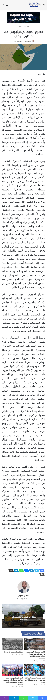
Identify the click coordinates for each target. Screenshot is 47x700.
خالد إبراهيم (28, 41)
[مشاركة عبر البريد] (10, 570)
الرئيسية (25, 26)
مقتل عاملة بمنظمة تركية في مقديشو (16, 618)
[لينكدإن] (31, 570)
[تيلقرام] (15, 570)
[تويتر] (36, 570)
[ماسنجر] (26, 570)
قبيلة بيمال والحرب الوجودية (13, 652)
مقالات (20, 26)
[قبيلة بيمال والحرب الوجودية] (12, 644)
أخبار (16, 613)
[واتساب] (20, 570)
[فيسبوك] (41, 570)
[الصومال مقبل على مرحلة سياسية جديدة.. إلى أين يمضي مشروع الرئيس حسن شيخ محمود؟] (12, 670)
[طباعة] (41, 574)
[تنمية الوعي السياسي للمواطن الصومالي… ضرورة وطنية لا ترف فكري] (34, 670)
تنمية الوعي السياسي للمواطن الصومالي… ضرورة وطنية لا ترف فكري (35, 680)
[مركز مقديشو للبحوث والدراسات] (35, 5)
